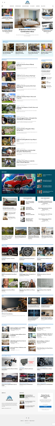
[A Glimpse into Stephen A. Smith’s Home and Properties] (8, 108)
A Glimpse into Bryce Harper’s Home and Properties (26, 97)
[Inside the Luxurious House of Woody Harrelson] (8, 65)
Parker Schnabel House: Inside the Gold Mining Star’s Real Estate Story (26, 151)
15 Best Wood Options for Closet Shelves (45, 348)
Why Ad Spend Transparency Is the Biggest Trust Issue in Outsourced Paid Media (46, 306)
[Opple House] (27, 2)
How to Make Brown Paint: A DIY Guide (45, 214)
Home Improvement (27, 27)
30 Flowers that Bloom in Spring (47, 175)
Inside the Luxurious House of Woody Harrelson (25, 65)
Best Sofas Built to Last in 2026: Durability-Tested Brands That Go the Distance (9, 208)
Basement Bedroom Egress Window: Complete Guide (45, 219)
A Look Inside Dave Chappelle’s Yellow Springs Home (26, 129)
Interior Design (47, 15)
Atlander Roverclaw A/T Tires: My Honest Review (47, 181)
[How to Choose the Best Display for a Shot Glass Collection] (23, 203)
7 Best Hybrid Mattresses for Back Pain (30, 214)
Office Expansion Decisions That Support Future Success (47, 237)
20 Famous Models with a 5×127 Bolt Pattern (45, 384)
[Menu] (2, 6)
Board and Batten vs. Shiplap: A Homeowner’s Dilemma (43, 342)
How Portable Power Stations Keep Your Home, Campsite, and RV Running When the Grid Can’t (47, 318)
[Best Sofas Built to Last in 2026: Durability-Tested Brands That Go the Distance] (10, 202)
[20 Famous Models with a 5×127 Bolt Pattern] (45, 377)
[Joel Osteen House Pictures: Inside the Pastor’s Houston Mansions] (8, 162)
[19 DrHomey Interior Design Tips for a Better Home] (47, 12)
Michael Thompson (40, 337)
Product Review (47, 28)
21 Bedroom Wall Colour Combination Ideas (27, 30)
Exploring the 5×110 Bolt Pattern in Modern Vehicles (44, 369)
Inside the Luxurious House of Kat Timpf (26, 75)
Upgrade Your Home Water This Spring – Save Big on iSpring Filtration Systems (29, 219)
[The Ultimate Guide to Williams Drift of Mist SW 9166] (5, 335)
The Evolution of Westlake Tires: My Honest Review (7, 31)
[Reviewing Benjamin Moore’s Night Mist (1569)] (45, 283)
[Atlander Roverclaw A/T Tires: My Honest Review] (39, 180)
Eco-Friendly (7, 15)
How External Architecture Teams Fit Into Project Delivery (30, 401)
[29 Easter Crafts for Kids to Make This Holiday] (46, 47)
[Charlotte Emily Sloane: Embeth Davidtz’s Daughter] (7, 12)
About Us (22, 420)
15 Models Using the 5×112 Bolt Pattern (26, 384)
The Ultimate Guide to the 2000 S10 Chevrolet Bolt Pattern (18, 189)
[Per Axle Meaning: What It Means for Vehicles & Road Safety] (10, 362)
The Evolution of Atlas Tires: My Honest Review (26, 369)
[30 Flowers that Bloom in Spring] (39, 175)
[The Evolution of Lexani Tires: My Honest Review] (39, 191)
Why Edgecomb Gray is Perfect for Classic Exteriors (44, 328)
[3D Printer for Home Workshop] (14, 304)
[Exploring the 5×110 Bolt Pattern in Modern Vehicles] (45, 362)
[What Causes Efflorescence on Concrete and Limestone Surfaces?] (34, 231)
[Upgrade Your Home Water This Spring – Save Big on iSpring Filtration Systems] (23, 220)
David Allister (4, 192)
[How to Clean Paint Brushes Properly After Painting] (33, 47)
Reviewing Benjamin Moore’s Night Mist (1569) (44, 290)
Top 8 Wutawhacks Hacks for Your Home (48, 82)
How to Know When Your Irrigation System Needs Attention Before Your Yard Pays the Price (30, 396)
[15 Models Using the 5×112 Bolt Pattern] (27, 377)
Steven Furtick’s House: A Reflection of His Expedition (44, 259)
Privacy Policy (44, 409)
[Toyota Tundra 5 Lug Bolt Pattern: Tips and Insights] (10, 377)
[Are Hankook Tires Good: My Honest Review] (47, 25)
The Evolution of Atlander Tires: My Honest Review (45, 71)
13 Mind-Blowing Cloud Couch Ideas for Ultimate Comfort (18, 342)
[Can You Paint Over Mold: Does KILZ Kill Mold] (8, 47)
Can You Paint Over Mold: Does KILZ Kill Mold (8, 53)
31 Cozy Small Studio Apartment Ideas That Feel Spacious (49, 86)
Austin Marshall (13, 330)
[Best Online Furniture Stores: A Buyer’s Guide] (5, 218)
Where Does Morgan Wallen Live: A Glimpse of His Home (27, 290)
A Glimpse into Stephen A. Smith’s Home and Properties (27, 108)
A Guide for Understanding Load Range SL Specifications (26, 259)
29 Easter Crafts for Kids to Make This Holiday (46, 53)
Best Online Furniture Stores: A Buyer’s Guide (12, 217)
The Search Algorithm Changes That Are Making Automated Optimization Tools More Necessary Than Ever (33, 318)
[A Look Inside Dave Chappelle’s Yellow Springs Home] (8, 130)
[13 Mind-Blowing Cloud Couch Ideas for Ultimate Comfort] (5, 342)
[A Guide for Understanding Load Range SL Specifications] (27, 251)
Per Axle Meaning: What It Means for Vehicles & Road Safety (10, 369)
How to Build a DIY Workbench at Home (20, 53)
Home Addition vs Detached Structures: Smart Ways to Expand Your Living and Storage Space (45, 202)
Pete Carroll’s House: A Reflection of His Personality (18, 348)
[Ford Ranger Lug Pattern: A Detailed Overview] (10, 251)
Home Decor (4, 325)
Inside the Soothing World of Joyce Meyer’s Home (27, 140)
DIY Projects (5, 42)
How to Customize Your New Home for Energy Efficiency (20, 237)
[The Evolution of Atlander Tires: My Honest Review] (46, 65)
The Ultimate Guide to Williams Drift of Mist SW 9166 (18, 335)
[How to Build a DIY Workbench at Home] (21, 47)
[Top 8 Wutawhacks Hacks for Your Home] (43, 82)
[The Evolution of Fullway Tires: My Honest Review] (39, 186)
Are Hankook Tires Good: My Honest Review (47, 31)
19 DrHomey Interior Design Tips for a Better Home (47, 18)
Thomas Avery (27, 33)
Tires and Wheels (7, 28)
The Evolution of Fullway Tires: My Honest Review (47, 186)
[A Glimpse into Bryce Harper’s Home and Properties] (8, 98)
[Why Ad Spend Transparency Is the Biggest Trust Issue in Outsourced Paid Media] (47, 300)
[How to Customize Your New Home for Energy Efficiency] (21, 231)
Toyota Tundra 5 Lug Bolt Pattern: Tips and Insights (9, 385)
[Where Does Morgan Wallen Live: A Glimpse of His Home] (27, 283)
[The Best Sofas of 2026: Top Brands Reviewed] (5, 214)
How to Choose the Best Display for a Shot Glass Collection (30, 202)
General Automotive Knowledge (41, 367)
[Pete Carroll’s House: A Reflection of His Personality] (5, 348)
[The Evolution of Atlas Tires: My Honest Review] (27, 362)
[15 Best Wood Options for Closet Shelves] (32, 348)
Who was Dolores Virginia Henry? (49, 78)
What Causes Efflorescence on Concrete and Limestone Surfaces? (33, 237)
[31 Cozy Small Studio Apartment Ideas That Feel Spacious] (43, 86)
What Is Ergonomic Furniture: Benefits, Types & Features (45, 209)
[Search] (52, 6)
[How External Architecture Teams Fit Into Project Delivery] (22, 402)
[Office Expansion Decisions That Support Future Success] (47, 231)
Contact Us (26, 420)
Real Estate (18, 74)
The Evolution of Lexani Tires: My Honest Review (48, 192)
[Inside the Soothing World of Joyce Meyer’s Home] (8, 141)
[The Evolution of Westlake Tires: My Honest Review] (7, 25)
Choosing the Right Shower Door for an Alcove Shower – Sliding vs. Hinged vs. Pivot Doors (45, 335)
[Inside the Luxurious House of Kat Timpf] (8, 76)
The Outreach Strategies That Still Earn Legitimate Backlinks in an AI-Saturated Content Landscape (34, 306)
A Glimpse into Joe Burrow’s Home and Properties (44, 275)
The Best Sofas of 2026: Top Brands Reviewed (12, 213)
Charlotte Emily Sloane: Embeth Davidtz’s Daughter (7, 18)
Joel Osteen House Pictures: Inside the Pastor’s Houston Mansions (25, 162)
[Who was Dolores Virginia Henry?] (43, 78)
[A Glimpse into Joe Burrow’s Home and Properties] (45, 267)
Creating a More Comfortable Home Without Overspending (30, 208)
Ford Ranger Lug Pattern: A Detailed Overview (8, 259)
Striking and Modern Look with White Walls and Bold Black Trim (17, 328)
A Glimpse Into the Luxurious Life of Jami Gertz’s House (26, 86)
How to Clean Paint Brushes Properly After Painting (33, 53)
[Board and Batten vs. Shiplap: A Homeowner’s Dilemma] (32, 342)
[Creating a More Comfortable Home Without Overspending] (23, 208)
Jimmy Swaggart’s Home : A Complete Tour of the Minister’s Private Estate (27, 119)
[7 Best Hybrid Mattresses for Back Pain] (23, 214)
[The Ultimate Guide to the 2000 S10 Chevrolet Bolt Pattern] (19, 184)
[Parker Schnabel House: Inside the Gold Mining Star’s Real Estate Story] (8, 151)
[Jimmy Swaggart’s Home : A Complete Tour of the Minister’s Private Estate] (8, 119)
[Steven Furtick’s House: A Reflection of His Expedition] (45, 251)
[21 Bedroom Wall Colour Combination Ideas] (27, 18)
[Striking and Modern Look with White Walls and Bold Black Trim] (5, 329)
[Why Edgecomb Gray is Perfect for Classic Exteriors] (32, 329)
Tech (3, 296)
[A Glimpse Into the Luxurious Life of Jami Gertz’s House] (8, 87)
